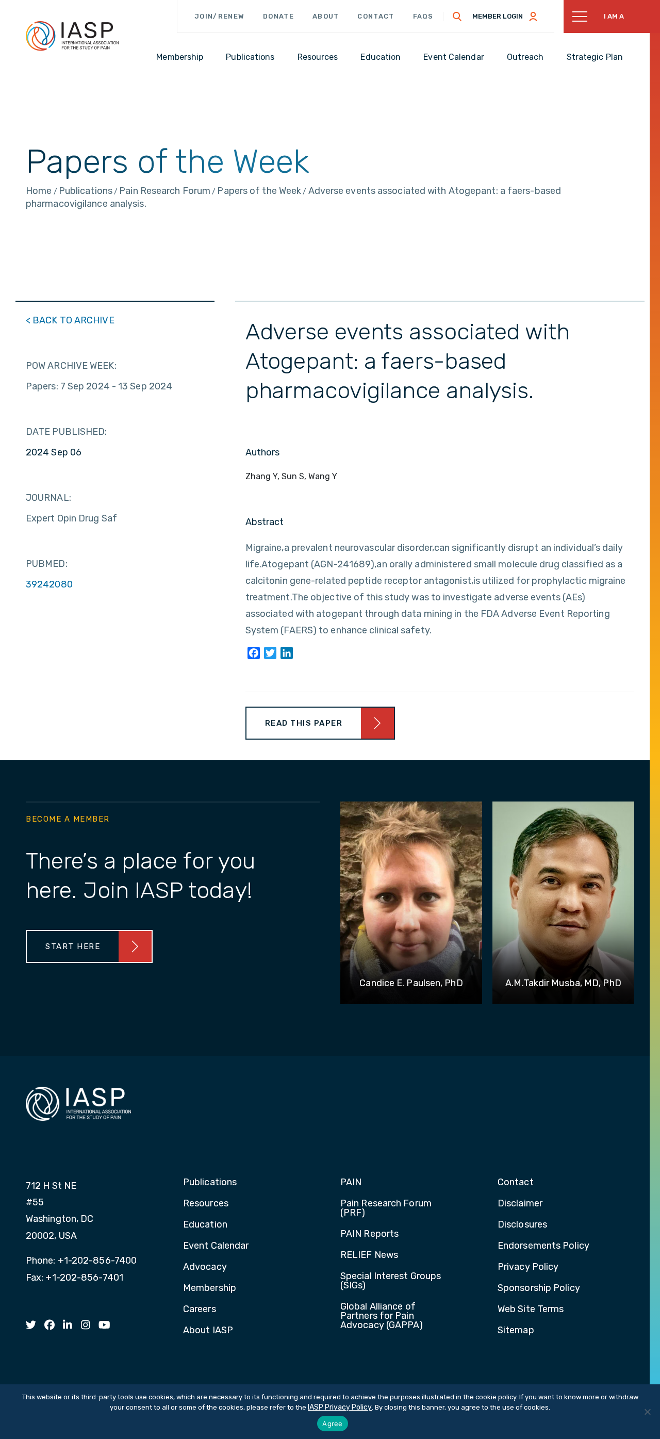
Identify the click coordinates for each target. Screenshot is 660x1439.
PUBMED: (47, 563)
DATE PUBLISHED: (66, 431)
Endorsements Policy (543, 1246)
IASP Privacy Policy (340, 1407)
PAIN (350, 1183)
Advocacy (205, 1267)
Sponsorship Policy (539, 1288)
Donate (278, 16)
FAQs (423, 16)
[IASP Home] (72, 35)
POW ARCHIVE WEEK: (71, 365)
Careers (199, 1309)
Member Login (497, 16)
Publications (210, 1183)
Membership (209, 1288)
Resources (205, 1204)
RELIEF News (369, 1255)
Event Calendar (216, 1246)
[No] (647, 1412)
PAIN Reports (369, 1234)
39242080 (49, 584)
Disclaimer (520, 1204)
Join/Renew (219, 16)
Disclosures (522, 1225)
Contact (375, 16)
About (325, 16)
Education (205, 1225)
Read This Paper (304, 723)
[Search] (457, 16)
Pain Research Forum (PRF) (386, 1208)
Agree (332, 1423)
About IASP (208, 1331)
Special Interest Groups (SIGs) (390, 1281)
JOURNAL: (48, 497)
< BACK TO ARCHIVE (70, 320)
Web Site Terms (531, 1309)
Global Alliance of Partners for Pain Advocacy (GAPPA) (381, 1316)
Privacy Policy (528, 1267)
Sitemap (516, 1331)
